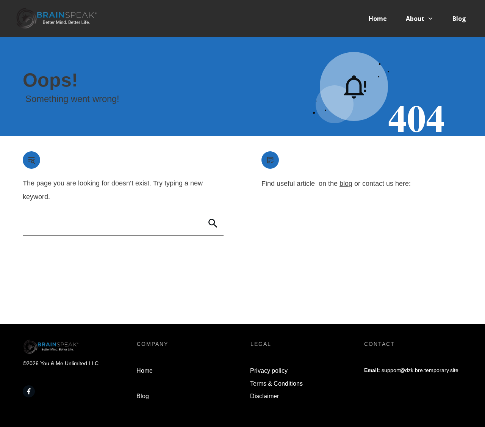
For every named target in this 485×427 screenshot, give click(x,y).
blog (346, 183)
